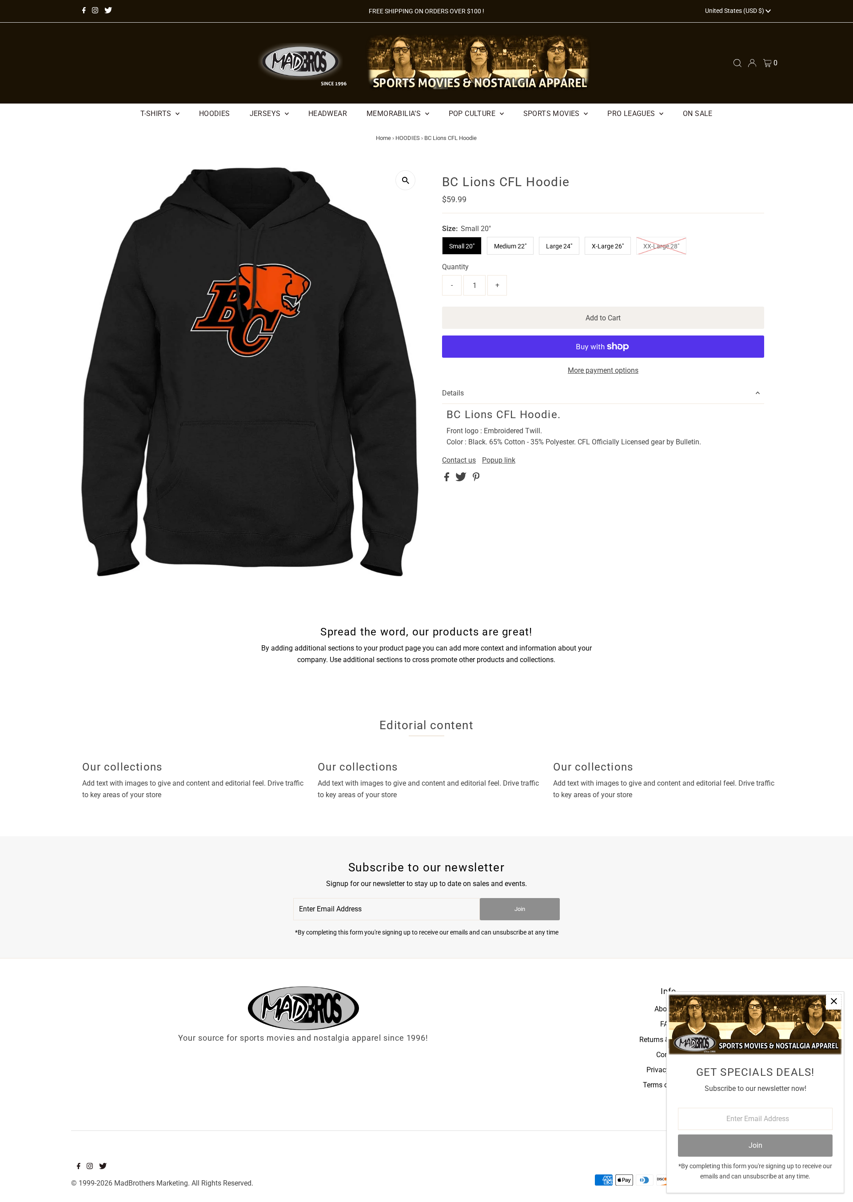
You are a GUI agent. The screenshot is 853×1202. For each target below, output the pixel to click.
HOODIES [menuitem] (214, 113)
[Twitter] (108, 11)
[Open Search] (737, 63)
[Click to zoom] (405, 180)
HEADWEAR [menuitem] (327, 113)
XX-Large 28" (661, 246)
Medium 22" (510, 246)
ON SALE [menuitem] (698, 113)
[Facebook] (84, 11)
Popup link (498, 460)
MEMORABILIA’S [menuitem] (395, 113)
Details (453, 393)
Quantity (455, 267)
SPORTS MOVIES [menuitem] (552, 113)
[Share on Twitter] (461, 479)
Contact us (459, 460)
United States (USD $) (735, 10)
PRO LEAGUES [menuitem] (632, 113)
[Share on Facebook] (447, 479)
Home (383, 138)
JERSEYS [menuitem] (266, 113)
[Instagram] (95, 11)
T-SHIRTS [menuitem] (156, 113)
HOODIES (407, 138)
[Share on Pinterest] (476, 479)
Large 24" (559, 246)
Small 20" (461, 246)
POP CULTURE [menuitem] (473, 113)
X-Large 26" (608, 246)
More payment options (603, 370)
